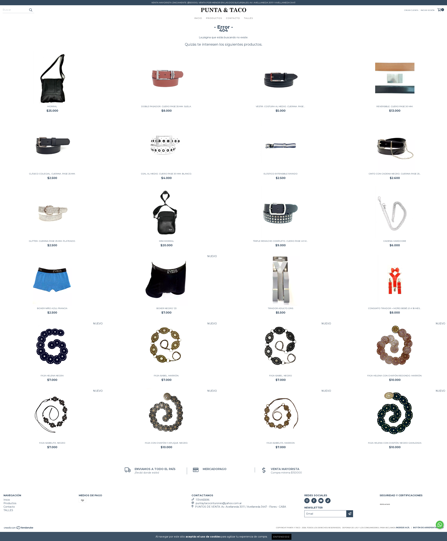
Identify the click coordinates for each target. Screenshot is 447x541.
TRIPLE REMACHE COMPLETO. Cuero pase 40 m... (280, 241)
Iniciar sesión (427, 10)
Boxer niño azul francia (52, 308)
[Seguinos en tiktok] (328, 500)
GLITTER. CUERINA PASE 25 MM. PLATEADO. (52, 241)
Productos (214, 18)
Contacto (233, 18)
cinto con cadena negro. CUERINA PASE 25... (395, 173)
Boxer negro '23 (166, 308)
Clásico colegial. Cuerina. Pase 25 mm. (52, 173)
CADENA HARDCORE (394, 241)
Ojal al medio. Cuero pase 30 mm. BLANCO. (166, 173)
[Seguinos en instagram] (307, 500)
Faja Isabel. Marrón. (166, 375)
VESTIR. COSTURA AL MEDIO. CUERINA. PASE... (280, 106)
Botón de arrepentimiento (428, 527)
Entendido (281, 536)
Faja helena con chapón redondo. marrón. (394, 375)
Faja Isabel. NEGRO (280, 375)
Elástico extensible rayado (281, 173)
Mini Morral (166, 241)
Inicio (198, 18)
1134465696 (202, 499)
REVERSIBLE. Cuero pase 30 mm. (394, 106)
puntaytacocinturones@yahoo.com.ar (219, 503)
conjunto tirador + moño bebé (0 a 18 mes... (394, 308)
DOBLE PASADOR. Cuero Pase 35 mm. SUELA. (166, 106)
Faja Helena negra (52, 375)
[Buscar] (30, 10)
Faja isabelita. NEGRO (52, 443)
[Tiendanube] (18, 529)
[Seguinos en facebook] (314, 500)
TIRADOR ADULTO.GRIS (280, 308)
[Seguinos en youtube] (321, 500)
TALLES (248, 18)
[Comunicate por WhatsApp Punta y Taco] (440, 525)
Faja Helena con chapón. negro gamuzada (395, 443)
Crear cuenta (411, 10)
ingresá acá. (403, 527)
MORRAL (52, 106)
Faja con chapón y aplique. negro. (166, 443)
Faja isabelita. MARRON (281, 443)
